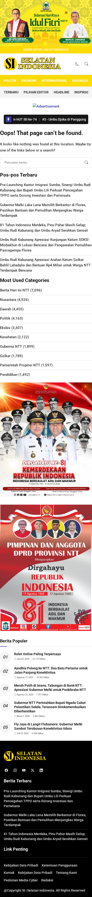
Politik (10, 80)
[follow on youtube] (23, 770)
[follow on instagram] (15, 770)
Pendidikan (8, 375)
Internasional (54, 80)
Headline (61, 92)
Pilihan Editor (36, 92)
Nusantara (8, 300)
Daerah (5, 309)
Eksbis (5, 328)
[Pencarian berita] (86, 162)
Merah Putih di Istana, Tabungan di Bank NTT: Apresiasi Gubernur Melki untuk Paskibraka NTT (50, 688)
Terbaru (11, 92)
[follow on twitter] (32, 770)
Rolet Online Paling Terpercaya (37, 654)
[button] (77, 64)
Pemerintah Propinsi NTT (20, 365)
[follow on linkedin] (41, 770)
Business (80, 80)
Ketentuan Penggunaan (59, 865)
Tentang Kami (66, 873)
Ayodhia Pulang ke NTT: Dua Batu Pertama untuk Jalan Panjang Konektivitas (51, 670)
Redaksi (47, 880)
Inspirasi (82, 92)
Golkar (5, 356)
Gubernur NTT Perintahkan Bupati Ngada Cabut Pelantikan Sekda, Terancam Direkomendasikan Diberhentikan (50, 707)
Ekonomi (28, 80)
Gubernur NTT (11, 346)
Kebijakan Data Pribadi (21, 865)
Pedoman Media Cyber (21, 880)
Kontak (9, 873)
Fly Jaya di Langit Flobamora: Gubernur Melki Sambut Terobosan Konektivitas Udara (48, 726)
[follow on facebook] (6, 770)
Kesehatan (8, 337)
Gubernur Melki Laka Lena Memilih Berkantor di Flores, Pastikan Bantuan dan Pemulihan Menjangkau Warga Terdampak (43, 210)
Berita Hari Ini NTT (14, 290)
